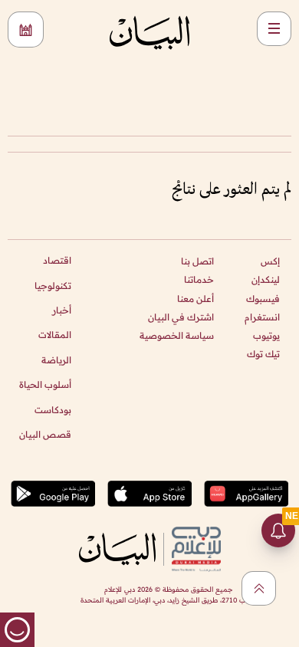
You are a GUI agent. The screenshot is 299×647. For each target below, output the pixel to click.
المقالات (54, 334)
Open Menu (274, 28)
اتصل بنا (197, 261)
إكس (270, 261)
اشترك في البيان (181, 317)
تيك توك (263, 354)
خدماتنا (199, 279)
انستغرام (262, 317)
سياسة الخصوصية (177, 335)
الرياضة (56, 360)
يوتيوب (266, 335)
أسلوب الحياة (45, 384)
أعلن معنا (195, 298)
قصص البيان (45, 434)
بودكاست (52, 409)
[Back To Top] (259, 588)
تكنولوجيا (52, 285)
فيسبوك (263, 298)
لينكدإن (265, 279)
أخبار (61, 310)
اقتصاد (57, 260)
